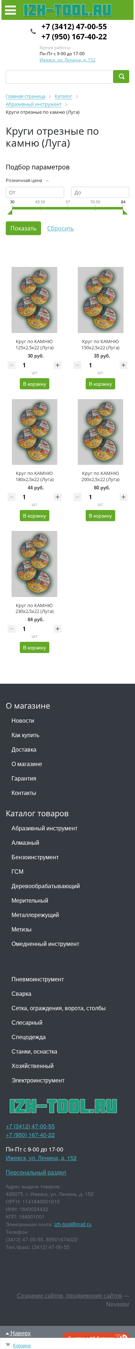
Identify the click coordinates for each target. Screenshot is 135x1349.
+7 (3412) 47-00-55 (74, 26)
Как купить (25, 735)
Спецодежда (29, 1037)
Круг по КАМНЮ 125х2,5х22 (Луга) (34, 344)
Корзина (22, 1345)
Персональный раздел (36, 1172)
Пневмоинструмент (38, 979)
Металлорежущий (35, 915)
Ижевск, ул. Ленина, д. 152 (67, 60)
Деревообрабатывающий (46, 886)
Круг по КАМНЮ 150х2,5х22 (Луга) (100, 344)
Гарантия (24, 778)
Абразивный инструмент (44, 828)
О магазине (27, 764)
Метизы (22, 929)
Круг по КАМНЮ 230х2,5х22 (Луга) (34, 608)
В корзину (34, 383)
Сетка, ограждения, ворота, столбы (59, 1008)
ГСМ (17, 871)
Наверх (20, 1333)
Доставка (24, 749)
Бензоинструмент (35, 857)
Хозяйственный (33, 1066)
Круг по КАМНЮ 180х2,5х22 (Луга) (34, 476)
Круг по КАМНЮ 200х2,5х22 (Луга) (100, 476)
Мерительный (30, 900)
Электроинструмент (38, 1080)
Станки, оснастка (34, 1051)
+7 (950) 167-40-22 (74, 36)
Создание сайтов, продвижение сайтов (69, 1295)
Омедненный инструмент (45, 943)
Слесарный (27, 1022)
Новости (23, 720)
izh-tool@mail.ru (72, 1224)
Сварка (21, 993)
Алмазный (25, 842)
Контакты (24, 792)
